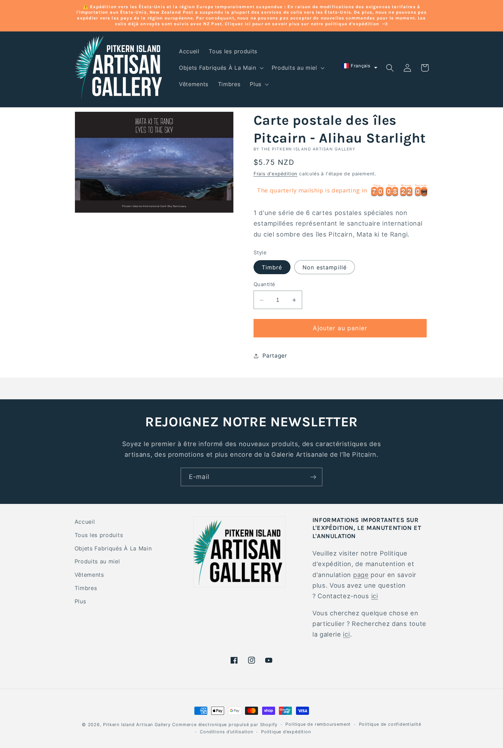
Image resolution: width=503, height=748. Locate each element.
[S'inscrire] (313, 477)
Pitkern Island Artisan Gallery (136, 724)
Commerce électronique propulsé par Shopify (225, 724)
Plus (80, 601)
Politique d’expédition (286, 731)
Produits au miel (97, 561)
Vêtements (89, 574)
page (361, 574)
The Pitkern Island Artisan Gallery (308, 149)
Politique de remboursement (318, 724)
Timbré (272, 267)
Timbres (86, 588)
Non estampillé (324, 267)
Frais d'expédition (276, 174)
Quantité (264, 285)
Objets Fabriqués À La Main (113, 548)
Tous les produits (99, 535)
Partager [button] (274, 355)
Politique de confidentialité (390, 724)
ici (374, 596)
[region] (341, 191)
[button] (220, 68)
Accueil (85, 521)
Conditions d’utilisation (226, 731)
